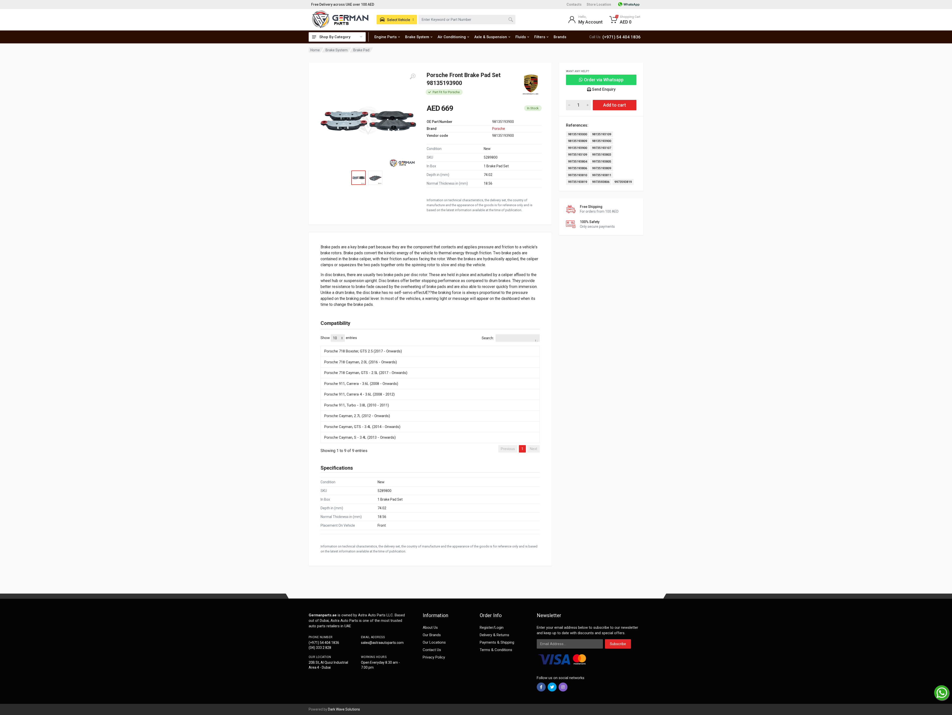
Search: (488, 338)
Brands (560, 37)
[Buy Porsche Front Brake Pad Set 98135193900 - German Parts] (368, 121)
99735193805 (601, 161)
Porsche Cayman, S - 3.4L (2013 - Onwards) (360, 437)
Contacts (574, 4)
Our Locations (434, 642)
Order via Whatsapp (603, 79)
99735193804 (577, 161)
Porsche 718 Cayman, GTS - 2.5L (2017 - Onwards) (365, 373)
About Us (430, 627)
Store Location (599, 4)
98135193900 (601, 141)
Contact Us (432, 650)
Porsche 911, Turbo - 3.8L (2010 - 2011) (356, 405)
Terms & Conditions (496, 650)
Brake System (417, 37)
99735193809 (601, 168)
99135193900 (577, 148)
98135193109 (601, 134)
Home (315, 50)
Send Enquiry (603, 89)
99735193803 (601, 154)
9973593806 (600, 182)
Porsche (498, 129)
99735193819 (577, 182)
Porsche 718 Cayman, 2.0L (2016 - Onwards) (360, 362)
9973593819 (623, 182)
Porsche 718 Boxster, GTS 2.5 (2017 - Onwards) (363, 351)
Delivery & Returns (494, 635)
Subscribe (618, 644)
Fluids (520, 37)
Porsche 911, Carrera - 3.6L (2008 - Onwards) (361, 383)
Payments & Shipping (497, 642)
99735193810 (577, 175)
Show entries (339, 338)
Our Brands (432, 635)
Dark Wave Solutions (344, 709)
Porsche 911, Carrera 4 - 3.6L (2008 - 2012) (359, 394)
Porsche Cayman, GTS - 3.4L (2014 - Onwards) (362, 427)
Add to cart (614, 105)
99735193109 (577, 154)
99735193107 (601, 148)
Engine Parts (385, 37)
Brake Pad (361, 50)
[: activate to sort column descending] (430, 345)
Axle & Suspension (490, 37)
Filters (539, 37)
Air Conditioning (452, 37)
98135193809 (577, 141)
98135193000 (577, 134)
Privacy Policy (434, 657)
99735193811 (601, 175)
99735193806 (577, 168)
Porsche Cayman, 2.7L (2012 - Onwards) (357, 416)
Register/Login (492, 627)
